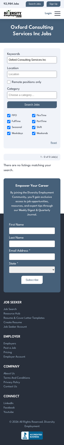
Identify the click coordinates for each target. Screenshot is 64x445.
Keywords (13, 54)
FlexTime (41, 115)
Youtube (9, 412)
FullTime (16, 121)
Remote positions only (26, 82)
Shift (39, 127)
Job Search (10, 309)
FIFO (14, 115)
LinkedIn (8, 403)
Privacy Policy (12, 382)
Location (13, 68)
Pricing (8, 352)
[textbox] (31, 95)
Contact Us (10, 386)
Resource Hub (12, 313)
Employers (10, 343)
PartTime (42, 121)
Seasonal (17, 127)
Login (48, 13)
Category (13, 88)
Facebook (9, 407)
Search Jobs (35, 4)
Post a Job (10, 348)
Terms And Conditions (17, 378)
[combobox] (32, 95)
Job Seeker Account (15, 327)
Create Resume (13, 322)
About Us (9, 373)
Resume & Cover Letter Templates (24, 318)
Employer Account (14, 356)
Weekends (42, 133)
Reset (54, 143)
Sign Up (53, 4)
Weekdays (17, 133)
